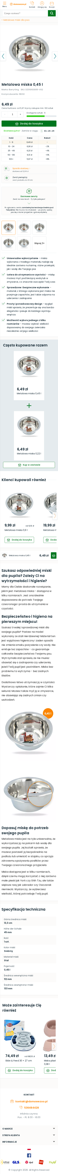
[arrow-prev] (3, 516)
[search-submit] (52, 13)
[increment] (5, 114)
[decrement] (20, 114)
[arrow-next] (54, 516)
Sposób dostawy (21, 168)
